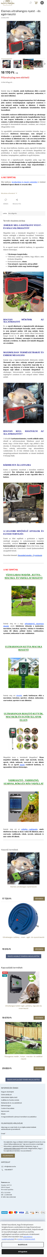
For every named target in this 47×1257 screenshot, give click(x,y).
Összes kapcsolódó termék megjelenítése (23, 1079)
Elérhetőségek (6, 1106)
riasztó (22, 765)
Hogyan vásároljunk (7, 1092)
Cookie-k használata (7, 1108)
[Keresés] (30, 3)
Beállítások (22, 1244)
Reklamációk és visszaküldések (11, 1103)
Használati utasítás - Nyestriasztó (30, 555)
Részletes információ (8, 193)
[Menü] (42, 3)
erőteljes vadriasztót (29, 829)
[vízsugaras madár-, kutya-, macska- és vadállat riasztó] (23, 601)
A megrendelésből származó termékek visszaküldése (19, 1117)
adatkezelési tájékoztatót (12, 1148)
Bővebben (39, 1018)
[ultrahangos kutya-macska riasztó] (23, 673)
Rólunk (3, 1114)
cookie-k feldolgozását (26, 1239)
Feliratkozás (8, 1156)
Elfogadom (22, 1251)
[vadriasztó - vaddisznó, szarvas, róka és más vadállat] (23, 806)
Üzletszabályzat (6, 1095)
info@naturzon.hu (10, 1166)
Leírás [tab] (5, 213)
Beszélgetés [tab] (12, 213)
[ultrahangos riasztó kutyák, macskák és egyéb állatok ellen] (23, 739)
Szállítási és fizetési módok (10, 1100)
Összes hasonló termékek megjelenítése (23, 956)
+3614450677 (8, 1170)
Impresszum (5, 1111)
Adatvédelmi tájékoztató (9, 1097)
